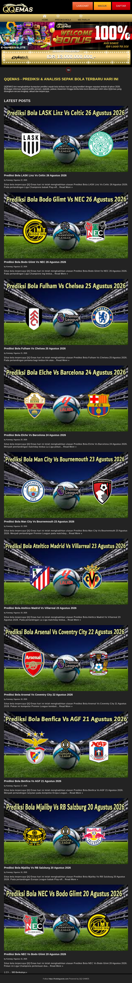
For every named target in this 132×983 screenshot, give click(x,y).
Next (129, 35)
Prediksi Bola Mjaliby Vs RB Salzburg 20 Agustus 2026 (37, 867)
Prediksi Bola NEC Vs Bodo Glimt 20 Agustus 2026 (35, 954)
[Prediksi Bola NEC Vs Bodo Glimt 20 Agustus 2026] (66, 918)
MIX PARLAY (84, 20)
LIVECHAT (83, 6)
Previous (3, 35)
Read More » (66, 187)
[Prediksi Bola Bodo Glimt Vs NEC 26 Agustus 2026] (66, 225)
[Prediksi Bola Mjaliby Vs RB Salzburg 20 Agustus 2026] (66, 831)
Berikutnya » (21, 972)
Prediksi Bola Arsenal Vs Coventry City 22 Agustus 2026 (38, 694)
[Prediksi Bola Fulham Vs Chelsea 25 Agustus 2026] (66, 312)
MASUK (102, 6)
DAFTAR (121, 6)
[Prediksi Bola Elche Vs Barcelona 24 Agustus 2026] (66, 398)
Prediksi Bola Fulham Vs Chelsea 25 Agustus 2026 (35, 348)
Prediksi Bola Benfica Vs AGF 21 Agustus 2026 (32, 781)
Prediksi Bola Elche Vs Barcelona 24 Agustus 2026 (35, 435)
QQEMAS (8, 87)
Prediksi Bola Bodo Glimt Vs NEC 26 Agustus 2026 (35, 262)
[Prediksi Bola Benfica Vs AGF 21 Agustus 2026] (66, 744)
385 (13, 972)
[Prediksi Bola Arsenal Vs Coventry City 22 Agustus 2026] (66, 658)
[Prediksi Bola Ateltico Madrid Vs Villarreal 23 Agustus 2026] (66, 572)
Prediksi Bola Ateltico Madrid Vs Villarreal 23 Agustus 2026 (40, 608)
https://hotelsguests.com (59, 979)
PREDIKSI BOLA (63, 20)
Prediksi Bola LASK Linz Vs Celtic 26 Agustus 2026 (35, 175)
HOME (45, 20)
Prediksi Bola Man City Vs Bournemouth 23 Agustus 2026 (39, 521)
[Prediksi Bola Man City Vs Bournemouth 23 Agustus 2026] (66, 485)
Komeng (9, 180)
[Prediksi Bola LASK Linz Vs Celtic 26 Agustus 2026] (66, 139)
